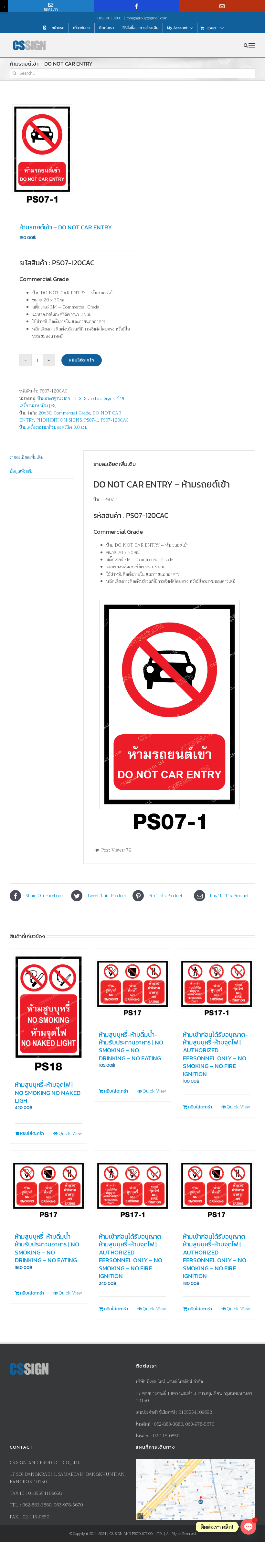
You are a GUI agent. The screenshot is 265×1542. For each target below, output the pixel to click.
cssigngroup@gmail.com (147, 18)
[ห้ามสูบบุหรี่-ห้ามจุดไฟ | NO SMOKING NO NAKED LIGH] (48, 1012)
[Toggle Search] (246, 45)
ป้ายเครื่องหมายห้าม (37, 427)
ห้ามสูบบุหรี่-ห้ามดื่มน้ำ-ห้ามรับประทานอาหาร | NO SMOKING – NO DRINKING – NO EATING (131, 1046)
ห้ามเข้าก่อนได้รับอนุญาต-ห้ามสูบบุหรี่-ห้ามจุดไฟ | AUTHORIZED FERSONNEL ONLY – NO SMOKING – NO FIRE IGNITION (215, 1054)
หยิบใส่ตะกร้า (81, 360)
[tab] (42, 457)
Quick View (70, 1133)
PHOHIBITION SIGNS (59, 420)
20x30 (44, 413)
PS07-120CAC (115, 420)
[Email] (222, 6)
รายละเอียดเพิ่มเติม (26, 457)
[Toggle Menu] (252, 45)
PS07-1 (91, 420)
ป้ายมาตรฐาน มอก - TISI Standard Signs (76, 398)
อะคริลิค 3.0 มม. (72, 427)
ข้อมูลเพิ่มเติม (22, 471)
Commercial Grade (72, 413)
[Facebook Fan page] (136, 6)
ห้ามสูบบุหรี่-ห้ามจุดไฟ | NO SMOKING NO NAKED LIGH (47, 1092)
